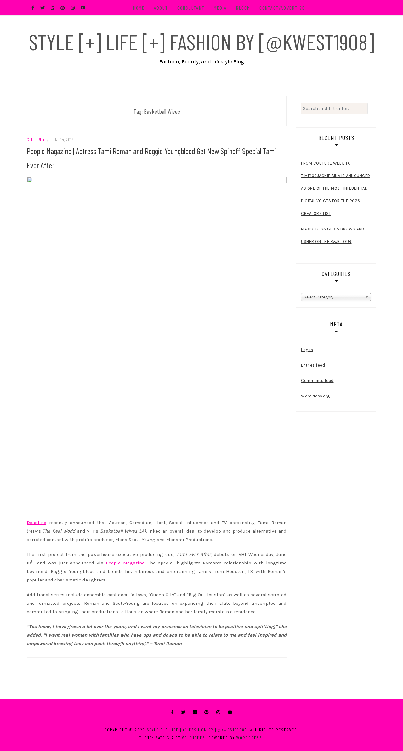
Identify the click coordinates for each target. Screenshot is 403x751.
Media (220, 8)
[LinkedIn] (195, 712)
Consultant (191, 8)
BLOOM (243, 8)
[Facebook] (172, 712)
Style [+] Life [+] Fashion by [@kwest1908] (201, 41)
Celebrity (36, 139)
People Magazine (125, 563)
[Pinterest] (206, 712)
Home (139, 8)
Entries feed (313, 365)
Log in (307, 349)
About (161, 8)
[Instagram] (218, 712)
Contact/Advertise (282, 8)
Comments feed (317, 380)
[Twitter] (183, 712)
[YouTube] (230, 712)
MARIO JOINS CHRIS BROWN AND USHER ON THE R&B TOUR (332, 235)
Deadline (36, 522)
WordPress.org (315, 396)
